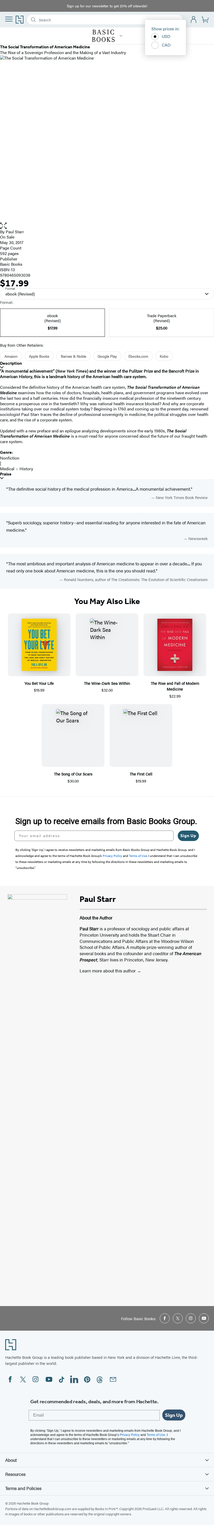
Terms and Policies (23, 1488)
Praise (5, 474)
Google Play (107, 356)
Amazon (10, 356)
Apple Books (39, 356)
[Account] (193, 19)
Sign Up (188, 835)
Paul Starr (15, 232)
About (11, 1460)
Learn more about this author (108, 970)
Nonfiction (9, 458)
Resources (15, 1474)
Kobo (164, 356)
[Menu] (9, 19)
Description (11, 363)
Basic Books (11, 264)
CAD (166, 45)
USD (166, 36)
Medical (7, 469)
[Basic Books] (121, 36)
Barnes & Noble (73, 356)
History (26, 469)
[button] (107, 226)
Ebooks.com (138, 356)
